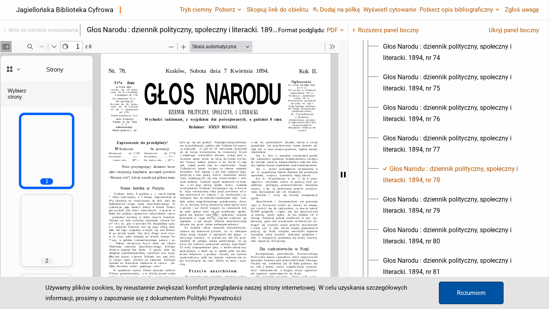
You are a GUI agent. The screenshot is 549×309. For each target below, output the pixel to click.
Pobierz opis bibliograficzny (456, 9)
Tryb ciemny (196, 9)
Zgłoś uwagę (522, 9)
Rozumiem (471, 293)
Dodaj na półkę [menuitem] (340, 9)
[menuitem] (456, 52)
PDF (332, 30)
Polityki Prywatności (214, 298)
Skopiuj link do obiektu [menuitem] (277, 9)
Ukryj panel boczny (514, 30)
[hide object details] (343, 174)
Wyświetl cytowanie (389, 9)
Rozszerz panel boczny (388, 30)
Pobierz (225, 9)
